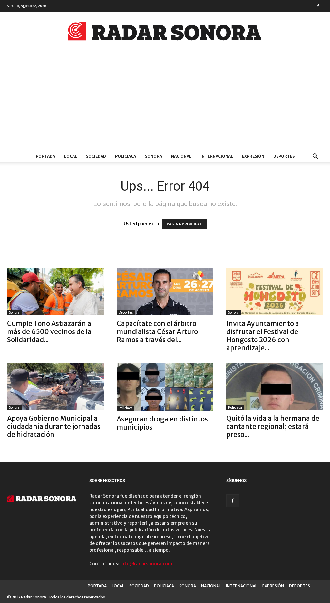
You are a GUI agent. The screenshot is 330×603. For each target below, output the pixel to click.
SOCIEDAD (96, 156)
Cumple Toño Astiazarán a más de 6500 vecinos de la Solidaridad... (49, 331)
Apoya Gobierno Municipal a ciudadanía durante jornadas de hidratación (54, 426)
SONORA (153, 156)
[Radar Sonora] (165, 33)
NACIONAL (181, 156)
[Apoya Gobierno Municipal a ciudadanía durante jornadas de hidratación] (55, 386)
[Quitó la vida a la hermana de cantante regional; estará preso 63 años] (274, 386)
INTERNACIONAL (216, 156)
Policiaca (125, 408)
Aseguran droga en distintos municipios (162, 423)
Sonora (14, 313)
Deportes (126, 313)
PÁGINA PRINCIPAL (184, 224)
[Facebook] (318, 6)
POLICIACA (125, 156)
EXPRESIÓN (253, 156)
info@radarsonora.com (146, 564)
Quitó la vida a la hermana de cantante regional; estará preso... (272, 426)
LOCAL (70, 156)
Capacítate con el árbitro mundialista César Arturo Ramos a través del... (157, 331)
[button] (315, 157)
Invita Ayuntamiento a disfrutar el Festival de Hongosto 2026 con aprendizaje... (262, 335)
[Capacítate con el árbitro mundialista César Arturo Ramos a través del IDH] (165, 291)
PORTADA (45, 156)
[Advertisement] (165, 102)
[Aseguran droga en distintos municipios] (165, 387)
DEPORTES (284, 156)
